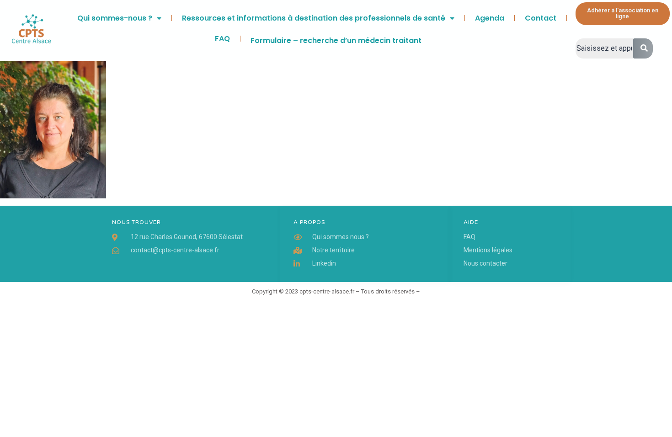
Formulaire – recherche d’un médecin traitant (336, 40)
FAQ (222, 38)
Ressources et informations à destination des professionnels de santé (313, 18)
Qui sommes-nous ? (114, 18)
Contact (540, 18)
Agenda (489, 18)
